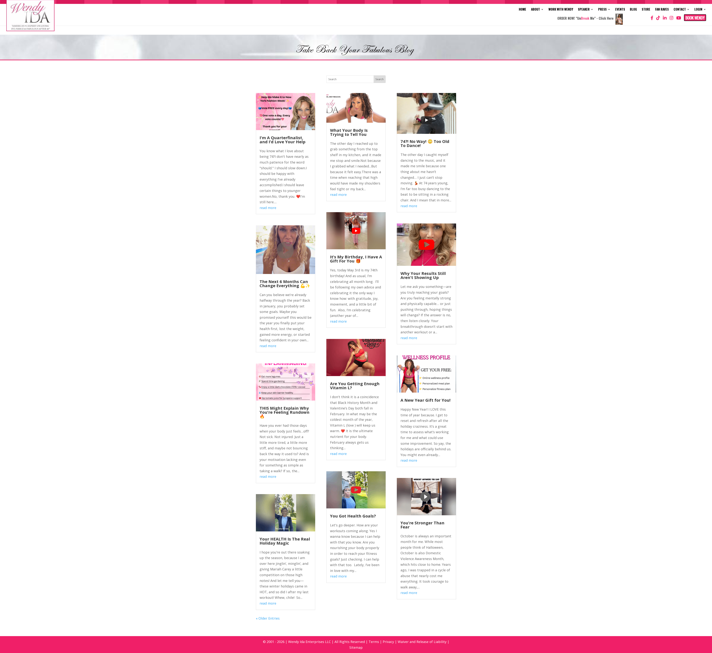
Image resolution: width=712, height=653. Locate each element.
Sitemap (356, 647)
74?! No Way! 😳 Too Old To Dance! (424, 143)
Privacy (388, 641)
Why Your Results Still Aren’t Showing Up (423, 275)
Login (698, 10)
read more (268, 207)
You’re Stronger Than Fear (422, 525)
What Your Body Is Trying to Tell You (349, 132)
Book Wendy (695, 18)
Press (602, 10)
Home (522, 10)
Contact (680, 10)
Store (646, 10)
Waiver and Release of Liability (422, 641)
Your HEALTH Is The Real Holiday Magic (285, 541)
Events (620, 10)
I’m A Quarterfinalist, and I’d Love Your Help (282, 139)
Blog (633, 10)
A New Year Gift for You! (425, 400)
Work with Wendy (560, 10)
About (535, 10)
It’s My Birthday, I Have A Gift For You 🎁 (356, 259)
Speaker (584, 10)
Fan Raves (662, 10)
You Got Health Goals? (353, 516)
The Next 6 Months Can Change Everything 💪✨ (285, 283)
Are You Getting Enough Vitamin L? (355, 385)
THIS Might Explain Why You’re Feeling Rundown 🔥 (284, 412)
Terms (374, 641)
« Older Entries (268, 618)
